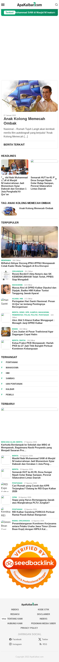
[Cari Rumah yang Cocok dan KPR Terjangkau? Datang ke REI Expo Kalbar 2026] (44, 167)
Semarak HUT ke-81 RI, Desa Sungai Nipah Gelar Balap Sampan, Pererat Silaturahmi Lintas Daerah (13, 183)
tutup (4, 619)
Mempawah (6, 260)
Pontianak (44, 315)
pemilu (10, 395)
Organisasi (17, 271)
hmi (8, 373)
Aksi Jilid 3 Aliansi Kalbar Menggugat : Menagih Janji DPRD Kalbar (33, 321)
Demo (22, 312)
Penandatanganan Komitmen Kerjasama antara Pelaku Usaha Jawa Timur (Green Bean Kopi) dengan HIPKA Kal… (34, 526)
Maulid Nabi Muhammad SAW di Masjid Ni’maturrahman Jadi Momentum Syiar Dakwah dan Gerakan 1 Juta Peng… (33, 461)
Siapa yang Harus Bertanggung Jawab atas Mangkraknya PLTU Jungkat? (33, 501)
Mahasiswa (17, 285)
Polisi (27, 315)
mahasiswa (12, 367)
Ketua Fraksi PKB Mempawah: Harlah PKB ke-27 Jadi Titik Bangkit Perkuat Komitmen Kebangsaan (32, 346)
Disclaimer (43, 614)
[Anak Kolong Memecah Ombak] (29, 96)
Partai (22, 340)
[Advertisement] (29, 48)
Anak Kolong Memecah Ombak (24, 121)
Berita (15, 312)
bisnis (15, 329)
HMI (21, 299)
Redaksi (15, 614)
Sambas (10, 378)
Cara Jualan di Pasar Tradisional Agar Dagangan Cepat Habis (32, 333)
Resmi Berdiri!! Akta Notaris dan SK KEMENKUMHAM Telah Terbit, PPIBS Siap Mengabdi (32, 277)
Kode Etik (43, 609)
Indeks (15, 609)
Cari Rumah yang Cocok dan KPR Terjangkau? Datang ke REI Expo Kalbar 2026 (44, 181)
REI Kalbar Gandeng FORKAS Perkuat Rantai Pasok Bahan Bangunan (33, 513)
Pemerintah (17, 315)
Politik (34, 315)
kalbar (10, 389)
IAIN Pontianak (14, 384)
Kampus (33, 312)
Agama (15, 299)
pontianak (12, 362)
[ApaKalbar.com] (29, 4)
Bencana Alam (8, 442)
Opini (14, 497)
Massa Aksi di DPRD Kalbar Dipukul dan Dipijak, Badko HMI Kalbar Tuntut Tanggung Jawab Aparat (34, 290)
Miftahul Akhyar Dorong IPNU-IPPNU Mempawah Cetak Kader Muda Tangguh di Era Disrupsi (28, 264)
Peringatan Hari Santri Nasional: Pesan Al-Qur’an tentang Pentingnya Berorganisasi (33, 304)
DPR (27, 312)
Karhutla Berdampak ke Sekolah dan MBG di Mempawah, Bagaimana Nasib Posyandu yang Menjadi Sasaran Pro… (26, 447)
